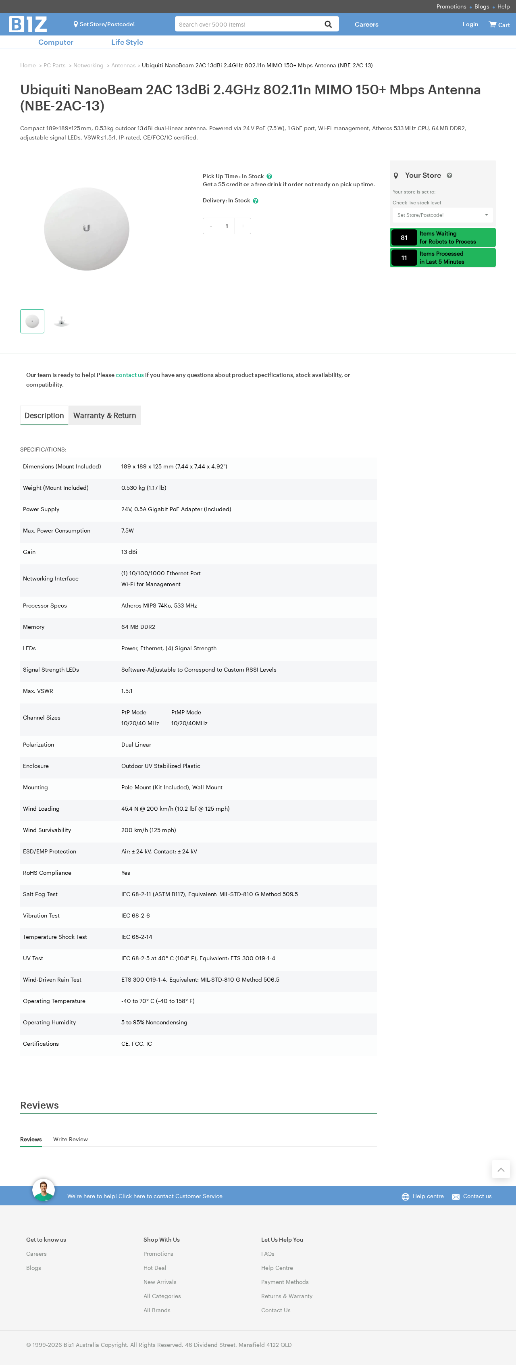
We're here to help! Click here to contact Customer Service (145, 1195)
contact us (130, 374)
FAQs (268, 1253)
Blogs (481, 6)
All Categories (162, 1295)
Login (471, 24)
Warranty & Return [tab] (104, 415)
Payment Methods (285, 1281)
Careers (367, 24)
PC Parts (55, 65)
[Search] (328, 24)
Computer (55, 41)
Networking (88, 65)
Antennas (123, 65)
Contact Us (276, 1310)
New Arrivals (160, 1281)
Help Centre (277, 1267)
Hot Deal (155, 1267)
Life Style (127, 41)
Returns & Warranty (286, 1295)
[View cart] (493, 24)
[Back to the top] (501, 1169)
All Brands (157, 1310)
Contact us (477, 1195)
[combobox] (257, 23)
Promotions (451, 6)
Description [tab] (44, 415)
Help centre (428, 1195)
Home (28, 65)
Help (503, 6)
